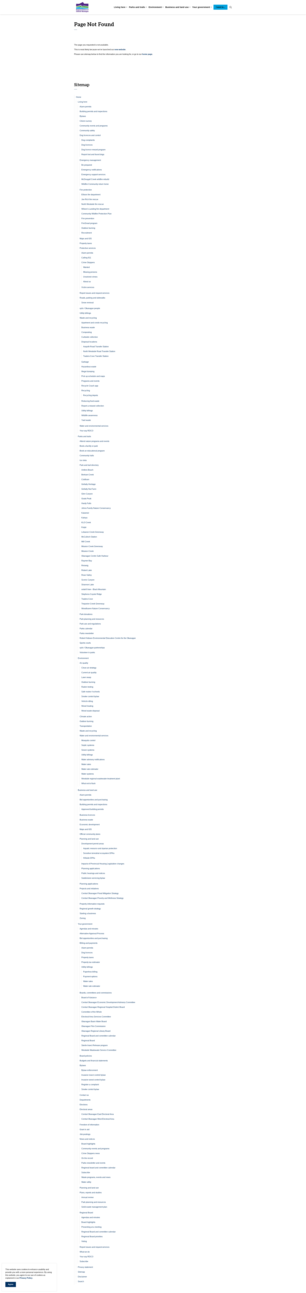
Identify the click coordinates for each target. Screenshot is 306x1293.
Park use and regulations (90, 624)
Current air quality (88, 673)
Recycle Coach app (89, 386)
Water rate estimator (89, 769)
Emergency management (90, 160)
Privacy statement (85, 1267)
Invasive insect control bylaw (93, 1075)
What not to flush (88, 783)
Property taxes (86, 243)
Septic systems (87, 745)
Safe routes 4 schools (90, 692)
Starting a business (88, 913)
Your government (201, 7)
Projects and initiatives (89, 889)
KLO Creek (86, 522)
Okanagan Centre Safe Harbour (94, 556)
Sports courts (85, 643)
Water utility (86, 1182)
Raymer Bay (86, 561)
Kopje (83, 527)
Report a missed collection (92, 406)
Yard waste (86, 420)
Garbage (85, 362)
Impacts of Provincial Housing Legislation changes (102, 864)
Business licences (87, 815)
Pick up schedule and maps (93, 376)
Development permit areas (92, 844)
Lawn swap (86, 677)
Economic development (90, 825)
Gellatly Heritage (88, 484)
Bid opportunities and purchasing (94, 800)
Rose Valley (86, 575)
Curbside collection (89, 337)
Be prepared (86, 165)
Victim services (87, 287)
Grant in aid (84, 1129)
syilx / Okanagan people (90, 308)
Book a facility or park (89, 446)
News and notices (87, 1139)
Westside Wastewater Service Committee (98, 1050)
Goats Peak (86, 499)
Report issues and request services (94, 293)
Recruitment (86, 233)
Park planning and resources (92, 619)
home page (147, 54)
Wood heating (87, 706)
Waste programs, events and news (95, 1177)
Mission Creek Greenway (92, 546)
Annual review (87, 1197)
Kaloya (84, 518)
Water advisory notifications (93, 760)
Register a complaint (90, 1085)
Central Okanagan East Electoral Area (97, 1114)
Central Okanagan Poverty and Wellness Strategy (102, 898)
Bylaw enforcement (89, 1070)
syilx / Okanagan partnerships (92, 648)
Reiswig (84, 565)
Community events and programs (94, 126)
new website (120, 50)
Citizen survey (86, 121)
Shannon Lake (87, 585)
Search (81, 1281)
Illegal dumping (87, 371)
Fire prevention (87, 218)
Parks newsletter (87, 633)
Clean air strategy (88, 668)
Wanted (86, 267)
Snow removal (87, 303)
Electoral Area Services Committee (96, 1017)
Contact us (84, 1095)
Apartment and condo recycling (94, 323)
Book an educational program (92, 451)
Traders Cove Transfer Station (96, 356)
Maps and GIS (86, 239)
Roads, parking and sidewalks (92, 298)
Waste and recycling (88, 318)
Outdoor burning (88, 228)
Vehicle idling (87, 701)
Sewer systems (87, 750)
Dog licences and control (90, 135)
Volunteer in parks (87, 652)
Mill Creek (85, 542)
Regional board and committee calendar (98, 1168)
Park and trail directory (89, 465)
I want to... (220, 7)
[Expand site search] (230, 7)
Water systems (87, 774)
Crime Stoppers (88, 262)
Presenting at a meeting (91, 1227)
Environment (155, 7)
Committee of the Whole (91, 1012)
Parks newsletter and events (93, 1163)
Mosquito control (88, 740)
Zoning (83, 918)
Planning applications (90, 868)
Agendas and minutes (89, 929)
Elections (83, 1105)
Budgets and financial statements (94, 1061)
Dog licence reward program (93, 150)
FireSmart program (89, 223)
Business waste (88, 327)
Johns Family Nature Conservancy (96, 508)
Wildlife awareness (89, 415)
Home (78, 97)
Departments (85, 1100)
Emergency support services (93, 174)
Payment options (90, 977)
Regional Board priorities (92, 1237)
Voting (84, 1241)
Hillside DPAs (89, 858)
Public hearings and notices (93, 873)
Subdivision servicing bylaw (93, 878)
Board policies (86, 1056)
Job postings (85, 1134)
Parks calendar (86, 629)
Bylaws (83, 116)
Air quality (84, 663)
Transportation (86, 726)
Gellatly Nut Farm (88, 489)
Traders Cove (87, 599)
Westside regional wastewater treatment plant (100, 779)
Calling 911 (86, 258)
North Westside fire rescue (92, 204)
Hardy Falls (86, 503)
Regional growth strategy (90, 909)
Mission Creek (87, 551)
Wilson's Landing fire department (95, 209)
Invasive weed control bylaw (93, 1080)
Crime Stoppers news (90, 1153)
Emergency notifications (91, 170)
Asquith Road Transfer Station (96, 347)
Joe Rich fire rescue (89, 199)
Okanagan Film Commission (93, 1026)
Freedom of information (89, 1125)
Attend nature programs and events (94, 441)
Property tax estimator (90, 962)
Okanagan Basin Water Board (94, 1021)
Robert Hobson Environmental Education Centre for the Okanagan (108, 638)
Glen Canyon (87, 494)
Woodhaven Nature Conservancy (95, 608)
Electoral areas (86, 1109)
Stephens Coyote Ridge (91, 594)
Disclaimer (82, 1277)
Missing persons (90, 272)
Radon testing (87, 687)
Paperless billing (90, 972)
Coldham (85, 479)
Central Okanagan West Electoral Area (97, 1119)
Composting (86, 332)
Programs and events (90, 381)
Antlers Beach (87, 470)
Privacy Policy (25, 1278)
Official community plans (90, 834)
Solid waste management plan (94, 1207)
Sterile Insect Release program (94, 1045)
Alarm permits (85, 107)
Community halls (87, 456)
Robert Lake (86, 570)
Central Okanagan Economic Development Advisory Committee (108, 1002)
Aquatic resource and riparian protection (100, 848)
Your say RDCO (86, 431)
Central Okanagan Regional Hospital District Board (103, 1007)
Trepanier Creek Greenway (92, 604)
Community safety (87, 131)
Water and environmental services (94, 426)
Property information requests (92, 904)
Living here (119, 7)
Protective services (88, 248)
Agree (10, 1284)
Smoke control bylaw (90, 696)
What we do (85, 1252)
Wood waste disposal (90, 711)
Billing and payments (88, 943)
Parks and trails (137, 7)
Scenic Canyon (87, 580)
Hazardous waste (88, 367)
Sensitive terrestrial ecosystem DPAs (98, 853)
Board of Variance (89, 998)
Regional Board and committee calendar (98, 1036)
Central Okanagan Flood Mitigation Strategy (100, 893)
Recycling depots (90, 395)
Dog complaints (88, 140)
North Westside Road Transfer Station (99, 351)
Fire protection (86, 190)
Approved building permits (92, 809)
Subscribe (85, 1172)
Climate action (86, 717)
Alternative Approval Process (92, 933)
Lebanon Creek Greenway (92, 532)
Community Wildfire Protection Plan (96, 214)
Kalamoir (85, 513)
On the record (87, 1158)
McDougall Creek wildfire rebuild (95, 179)
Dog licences (87, 145)
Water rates (86, 764)
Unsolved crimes (90, 277)
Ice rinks (83, 460)
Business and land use (177, 7)
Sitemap (81, 1272)
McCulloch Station (89, 537)
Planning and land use (89, 839)
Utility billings (85, 313)
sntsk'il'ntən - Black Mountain (93, 589)
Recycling (85, 391)
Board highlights (88, 1144)
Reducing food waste (90, 401)
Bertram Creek (87, 475)
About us (87, 282)
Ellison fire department (90, 195)
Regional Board (88, 1041)
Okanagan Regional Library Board (95, 1031)
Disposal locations (89, 342)
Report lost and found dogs (92, 154)
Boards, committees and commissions (96, 993)
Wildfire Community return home (95, 184)
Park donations (86, 614)
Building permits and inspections (93, 111)
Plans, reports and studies (91, 1193)
